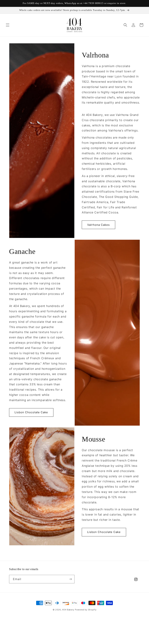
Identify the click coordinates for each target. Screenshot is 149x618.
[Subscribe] (70, 579)
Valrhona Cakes (98, 224)
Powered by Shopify (85, 609)
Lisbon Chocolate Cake (31, 412)
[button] (8, 25)
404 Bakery (68, 609)
